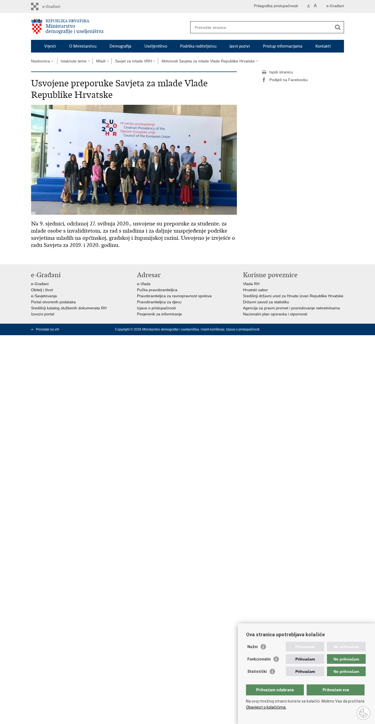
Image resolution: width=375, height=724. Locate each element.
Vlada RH (251, 284)
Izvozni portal (42, 314)
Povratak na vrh (47, 329)
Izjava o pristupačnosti (156, 308)
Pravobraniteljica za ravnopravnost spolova (174, 296)
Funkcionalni (259, 659)
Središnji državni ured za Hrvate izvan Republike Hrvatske (293, 296)
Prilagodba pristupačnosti (276, 6)
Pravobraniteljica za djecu (159, 302)
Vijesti (50, 46)
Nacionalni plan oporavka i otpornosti (275, 314)
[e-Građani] (54, 6)
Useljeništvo (155, 46)
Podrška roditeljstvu (198, 46)
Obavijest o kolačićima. (266, 707)
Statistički (257, 671)
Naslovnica (40, 61)
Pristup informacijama (282, 46)
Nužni (252, 647)
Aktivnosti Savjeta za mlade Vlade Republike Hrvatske (208, 61)
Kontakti (323, 46)
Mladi (100, 61)
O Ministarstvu (82, 46)
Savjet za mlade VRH (133, 61)
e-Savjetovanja (44, 296)
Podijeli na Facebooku (288, 80)
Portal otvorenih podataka (53, 302)
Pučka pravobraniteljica (157, 290)
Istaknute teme (73, 61)
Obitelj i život (42, 290)
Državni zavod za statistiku (266, 302)
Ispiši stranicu (281, 72)
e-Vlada (143, 284)
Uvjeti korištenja (213, 329)
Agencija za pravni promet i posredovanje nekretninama (291, 308)
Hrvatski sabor (255, 290)
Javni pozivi (240, 46)
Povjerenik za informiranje (159, 314)
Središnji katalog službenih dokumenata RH (69, 308)
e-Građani (335, 6)
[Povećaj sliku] (134, 159)
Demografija (120, 46)
